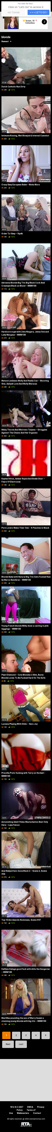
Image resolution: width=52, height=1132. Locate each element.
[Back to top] (47, 1126)
